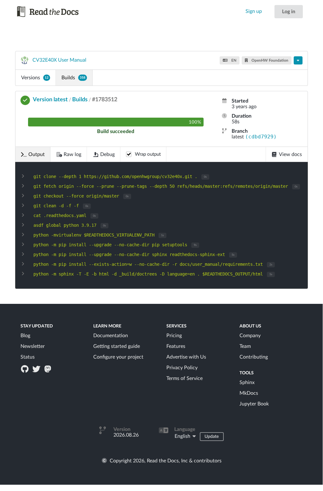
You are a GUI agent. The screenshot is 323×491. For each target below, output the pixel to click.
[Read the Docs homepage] (48, 11)
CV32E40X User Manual (59, 60)
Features (175, 346)
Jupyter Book (254, 403)
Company (250, 335)
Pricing (174, 335)
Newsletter (32, 346)
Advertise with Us (186, 357)
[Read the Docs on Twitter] (37, 368)
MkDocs (248, 393)
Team (245, 346)
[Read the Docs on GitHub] (25, 368)
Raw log (72, 154)
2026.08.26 (126, 435)
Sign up (253, 11)
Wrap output (148, 154)
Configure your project (118, 357)
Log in (288, 11)
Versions (35, 77)
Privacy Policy (182, 367)
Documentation (110, 335)
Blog (25, 335)
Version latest (50, 100)
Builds (73, 77)
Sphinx (247, 382)
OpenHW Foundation (269, 60)
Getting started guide (116, 346)
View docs (290, 154)
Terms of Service (184, 378)
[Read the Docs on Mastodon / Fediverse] (48, 368)
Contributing (253, 357)
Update (212, 436)
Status (27, 357)
